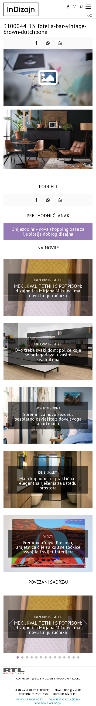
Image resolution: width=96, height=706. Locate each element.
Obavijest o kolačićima (64, 699)
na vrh (88, 669)
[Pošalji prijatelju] (59, 43)
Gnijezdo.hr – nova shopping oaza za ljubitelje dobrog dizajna (48, 231)
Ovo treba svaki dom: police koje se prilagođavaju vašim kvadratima (48, 354)
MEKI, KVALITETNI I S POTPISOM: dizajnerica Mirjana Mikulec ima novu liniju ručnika (48, 290)
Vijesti (48, 537)
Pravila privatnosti (29, 699)
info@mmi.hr (72, 690)
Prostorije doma (48, 408)
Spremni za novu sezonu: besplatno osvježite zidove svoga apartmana (48, 419)
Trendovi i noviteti (47, 280)
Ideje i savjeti (48, 473)
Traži (89, 15)
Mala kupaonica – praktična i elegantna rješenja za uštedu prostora (48, 483)
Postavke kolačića (48, 703)
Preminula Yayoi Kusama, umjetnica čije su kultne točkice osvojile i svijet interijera (48, 547)
